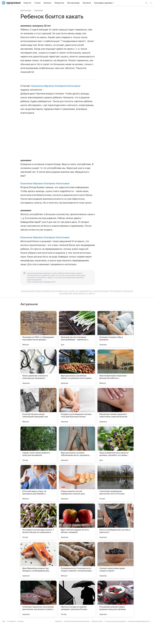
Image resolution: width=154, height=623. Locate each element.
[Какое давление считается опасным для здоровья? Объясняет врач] (38, 367)
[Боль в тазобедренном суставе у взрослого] (115, 522)
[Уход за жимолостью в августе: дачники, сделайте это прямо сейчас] (115, 445)
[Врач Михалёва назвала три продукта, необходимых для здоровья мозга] (38, 560)
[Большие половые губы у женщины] (115, 329)
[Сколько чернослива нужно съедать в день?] (115, 560)
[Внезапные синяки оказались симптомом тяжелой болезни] (115, 406)
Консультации (25, 10)
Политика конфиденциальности (139, 621)
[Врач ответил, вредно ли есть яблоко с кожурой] (77, 522)
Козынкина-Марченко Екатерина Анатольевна (55, 86)
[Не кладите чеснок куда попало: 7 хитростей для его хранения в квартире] (38, 522)
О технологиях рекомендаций (115, 621)
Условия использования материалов (77, 621)
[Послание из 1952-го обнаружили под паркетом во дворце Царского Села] (38, 329)
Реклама (20, 621)
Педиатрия (38, 10)
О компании (11, 621)
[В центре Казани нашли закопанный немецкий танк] (38, 406)
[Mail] (3, 3)
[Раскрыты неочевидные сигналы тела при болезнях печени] (77, 406)
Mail (3, 621)
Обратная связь (97, 621)
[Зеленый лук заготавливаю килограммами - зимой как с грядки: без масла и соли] (77, 329)
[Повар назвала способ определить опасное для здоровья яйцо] (77, 483)
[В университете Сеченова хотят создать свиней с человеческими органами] (77, 560)
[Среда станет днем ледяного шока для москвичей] (38, 445)
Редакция (58, 621)
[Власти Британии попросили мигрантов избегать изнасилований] (115, 367)
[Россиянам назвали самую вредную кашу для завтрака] (115, 599)
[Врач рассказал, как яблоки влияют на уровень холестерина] (77, 367)
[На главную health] (13, 3)
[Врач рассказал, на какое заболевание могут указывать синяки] (77, 445)
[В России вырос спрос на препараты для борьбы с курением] (38, 483)
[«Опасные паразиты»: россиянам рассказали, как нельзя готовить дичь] (38, 599)
